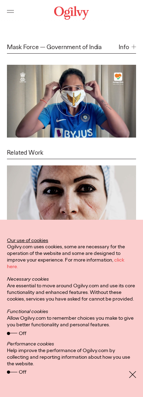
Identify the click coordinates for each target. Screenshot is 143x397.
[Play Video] (72, 101)
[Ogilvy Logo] (71, 13)
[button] (127, 47)
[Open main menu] (10, 13)
